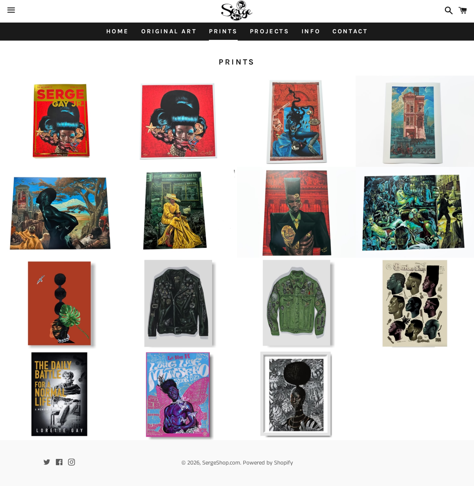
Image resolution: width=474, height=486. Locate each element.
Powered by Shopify (268, 463)
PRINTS (223, 31)
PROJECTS (269, 31)
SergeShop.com (221, 463)
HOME (117, 31)
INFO (311, 31)
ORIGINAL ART (169, 31)
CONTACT (350, 31)
